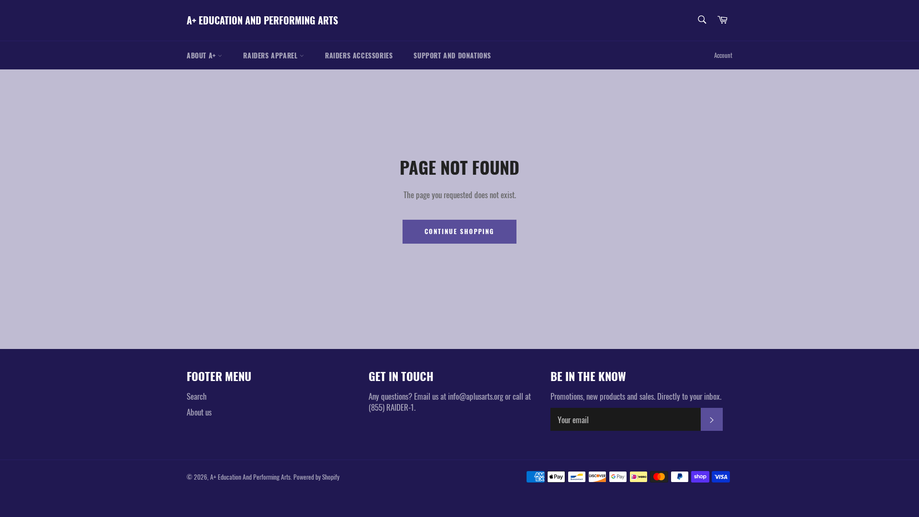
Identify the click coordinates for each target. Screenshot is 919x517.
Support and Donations (452, 55)
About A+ (202, 55)
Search (197, 396)
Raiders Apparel (271, 55)
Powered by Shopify (316, 477)
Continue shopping (459, 231)
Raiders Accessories (358, 55)
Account (723, 55)
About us (199, 412)
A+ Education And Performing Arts (262, 20)
